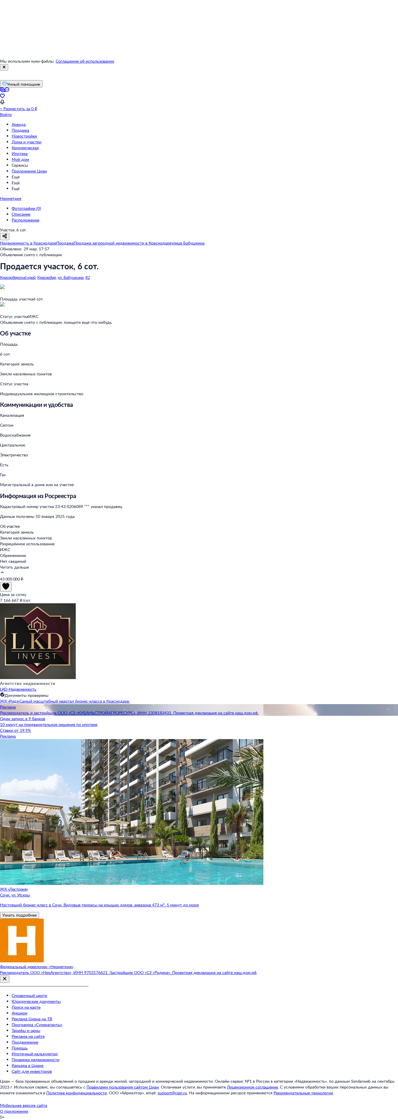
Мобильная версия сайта (23, 1105)
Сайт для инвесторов (32, 1071)
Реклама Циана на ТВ (32, 1018)
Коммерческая (25, 147)
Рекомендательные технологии (303, 1093)
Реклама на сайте (28, 1036)
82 (87, 277)
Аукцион (19, 1013)
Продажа (20, 130)
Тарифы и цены (26, 1030)
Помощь (20, 1048)
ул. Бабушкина (71, 277)
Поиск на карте (26, 1007)
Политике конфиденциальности (76, 1093)
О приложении (14, 1111)
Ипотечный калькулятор (35, 1053)
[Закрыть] (4, 67)
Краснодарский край (18, 277)
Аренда (19, 124)
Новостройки (24, 136)
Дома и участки (26, 142)
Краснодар (46, 277)
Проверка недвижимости (35, 1059)
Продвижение (25, 1042)
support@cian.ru (172, 1093)
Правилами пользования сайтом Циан (123, 1087)
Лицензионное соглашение (252, 1087)
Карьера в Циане (27, 1065)
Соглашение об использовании (85, 61)
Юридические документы (36, 1001)
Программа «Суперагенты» (37, 1024)
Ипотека (20, 153)
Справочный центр (29, 995)
